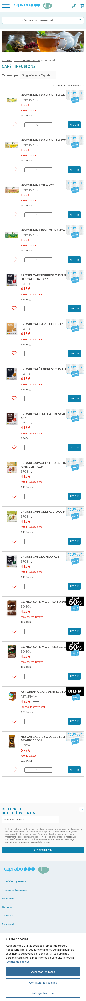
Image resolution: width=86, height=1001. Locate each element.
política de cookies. (18, 961)
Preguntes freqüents (14, 889)
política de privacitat (22, 834)
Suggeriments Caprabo (36, 75)
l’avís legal (45, 842)
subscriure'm (43, 850)
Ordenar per (10, 75)
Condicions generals (14, 881)
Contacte (7, 915)
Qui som (7, 906)
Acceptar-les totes (43, 971)
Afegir (74, 124)
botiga (7, 60)
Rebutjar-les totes (43, 993)
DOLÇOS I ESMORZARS (27, 60)
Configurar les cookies (43, 982)
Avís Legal (8, 923)
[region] (43, 967)
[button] (74, 5)
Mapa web (8, 898)
